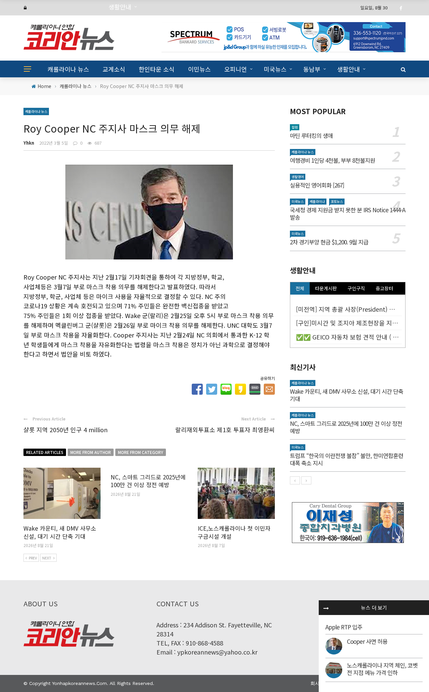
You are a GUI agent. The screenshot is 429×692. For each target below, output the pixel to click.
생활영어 (298, 176)
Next (46, 557)
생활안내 (348, 69)
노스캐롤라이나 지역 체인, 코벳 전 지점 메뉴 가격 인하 (382, 669)
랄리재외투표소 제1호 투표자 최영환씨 (225, 429)
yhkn (28, 143)
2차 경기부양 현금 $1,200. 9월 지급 (329, 242)
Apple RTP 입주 (343, 627)
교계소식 (114, 69)
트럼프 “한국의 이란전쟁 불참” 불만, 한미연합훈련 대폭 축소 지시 (346, 459)
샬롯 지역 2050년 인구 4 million (65, 429)
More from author (90, 452)
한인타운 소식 (157, 69)
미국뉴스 (275, 69)
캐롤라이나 (317, 201)
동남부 (311, 69)
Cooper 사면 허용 (367, 641)
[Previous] (295, 480)
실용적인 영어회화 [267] (317, 185)
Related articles (44, 452)
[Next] (306, 480)
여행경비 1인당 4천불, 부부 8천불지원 (332, 160)
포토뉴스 (337, 201)
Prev (33, 557)
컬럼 (295, 127)
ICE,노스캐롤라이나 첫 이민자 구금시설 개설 (234, 532)
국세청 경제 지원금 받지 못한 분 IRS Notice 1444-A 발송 (347, 213)
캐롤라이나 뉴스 (68, 69)
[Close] (326, 607)
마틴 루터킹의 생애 (311, 135)
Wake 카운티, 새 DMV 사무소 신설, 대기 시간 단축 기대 (59, 532)
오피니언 (235, 69)
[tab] (300, 288)
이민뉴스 (199, 69)
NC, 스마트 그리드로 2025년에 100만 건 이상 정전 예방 (148, 481)
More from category (140, 452)
